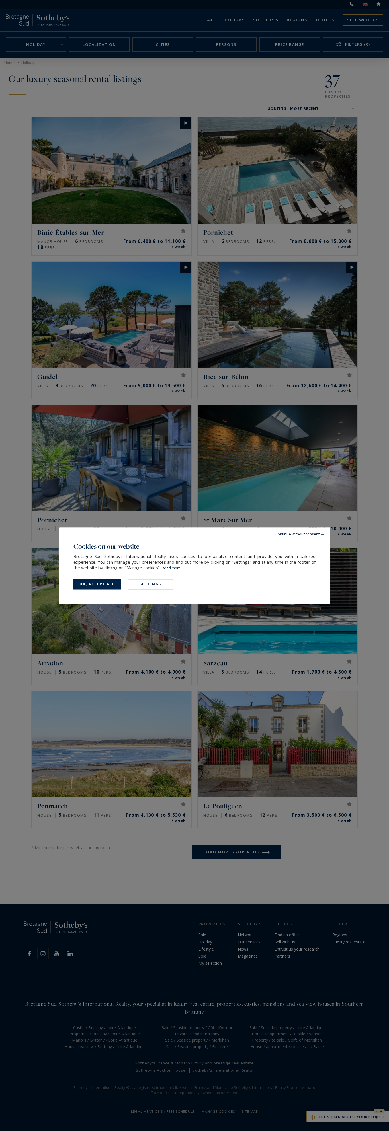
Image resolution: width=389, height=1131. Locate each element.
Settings (150, 584)
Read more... (172, 567)
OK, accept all (97, 584)
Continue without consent (297, 534)
